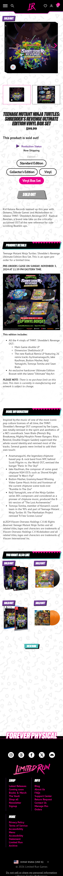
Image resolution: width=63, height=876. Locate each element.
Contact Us (41, 802)
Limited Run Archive (16, 844)
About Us (40, 789)
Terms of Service (18, 825)
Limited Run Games (31, 6)
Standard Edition (31, 163)
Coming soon (16, 789)
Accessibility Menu (16, 830)
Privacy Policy (16, 822)
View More (31, 646)
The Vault (14, 796)
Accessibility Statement (16, 837)
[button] (7, 45)
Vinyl (47, 172)
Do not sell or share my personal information (31, 872)
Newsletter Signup (15, 804)
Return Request (43, 799)
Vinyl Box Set (31, 180)
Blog (37, 786)
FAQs (37, 792)
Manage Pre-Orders (42, 807)
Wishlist (45, 5)
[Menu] (5, 5)
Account (51, 5)
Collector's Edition (22, 172)
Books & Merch (18, 792)
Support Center (43, 796)
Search (12, 5)
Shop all (13, 799)
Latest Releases (17, 786)
